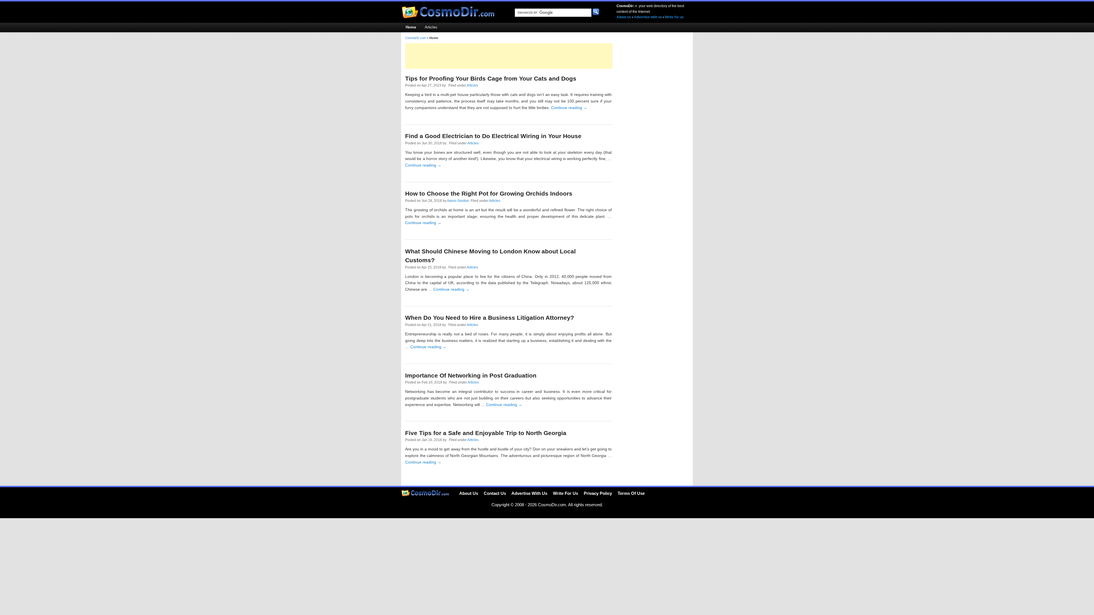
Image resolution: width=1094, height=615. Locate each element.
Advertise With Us (529, 493)
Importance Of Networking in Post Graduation (470, 375)
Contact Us (495, 493)
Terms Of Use (631, 493)
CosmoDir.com (415, 38)
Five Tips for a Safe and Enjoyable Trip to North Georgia (485, 433)
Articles (431, 27)
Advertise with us (648, 17)
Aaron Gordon (458, 201)
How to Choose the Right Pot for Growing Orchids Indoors (488, 193)
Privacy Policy (598, 493)
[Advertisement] (509, 56)
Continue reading (569, 107)
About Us (468, 493)
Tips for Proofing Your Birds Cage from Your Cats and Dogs (490, 78)
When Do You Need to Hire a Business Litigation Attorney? (489, 317)
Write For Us (565, 493)
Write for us (674, 17)
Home (411, 27)
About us (624, 17)
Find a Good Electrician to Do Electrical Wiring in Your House (493, 136)
